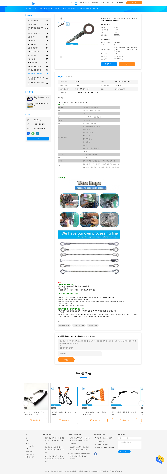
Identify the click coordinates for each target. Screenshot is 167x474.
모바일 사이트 (30, 454)
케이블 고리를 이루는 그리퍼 (38, 28)
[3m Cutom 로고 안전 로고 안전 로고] (97, 396)
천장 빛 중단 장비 (38, 48)
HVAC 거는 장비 (38, 62)
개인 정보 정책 (30, 457)
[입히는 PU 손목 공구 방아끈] (30, 105)
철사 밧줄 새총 (38, 44)
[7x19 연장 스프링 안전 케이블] (30, 99)
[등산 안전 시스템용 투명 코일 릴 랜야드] (68, 396)
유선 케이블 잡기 (48, 434)
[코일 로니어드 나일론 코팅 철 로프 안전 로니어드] (126, 396)
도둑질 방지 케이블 (64, 325)
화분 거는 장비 (38, 59)
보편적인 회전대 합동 (38, 33)
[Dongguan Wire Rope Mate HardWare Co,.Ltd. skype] (37, 133)
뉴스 (27, 449)
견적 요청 (134, 2)
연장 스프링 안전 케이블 (38, 73)
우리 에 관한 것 (30, 446)
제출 (66, 359)
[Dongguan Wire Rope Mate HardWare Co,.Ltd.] (33, 3)
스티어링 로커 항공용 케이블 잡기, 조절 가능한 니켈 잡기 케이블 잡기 (54, 458)
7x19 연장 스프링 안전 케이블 (41, 97)
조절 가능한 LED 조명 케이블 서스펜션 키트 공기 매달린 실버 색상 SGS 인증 (80, 440)
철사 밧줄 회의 (38, 40)
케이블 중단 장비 (38, 20)
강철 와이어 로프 (93, 325)
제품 (27, 440)
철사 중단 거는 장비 (38, 51)
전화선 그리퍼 (38, 24)
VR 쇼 (27, 443)
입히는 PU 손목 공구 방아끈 (41, 104)
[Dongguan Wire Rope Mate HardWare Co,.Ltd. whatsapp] (33, 133)
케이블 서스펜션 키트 (74, 434)
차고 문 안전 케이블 (79, 325)
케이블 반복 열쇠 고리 (38, 70)
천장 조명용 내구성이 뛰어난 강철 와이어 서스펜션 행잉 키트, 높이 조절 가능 (80, 456)
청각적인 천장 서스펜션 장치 (38, 83)
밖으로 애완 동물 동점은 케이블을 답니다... (38, 78)
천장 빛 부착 (38, 37)
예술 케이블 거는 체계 (38, 66)
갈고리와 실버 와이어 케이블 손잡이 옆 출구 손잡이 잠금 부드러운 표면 (54, 440)
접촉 (38, 138)
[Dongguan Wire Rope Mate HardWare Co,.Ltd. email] (28, 133)
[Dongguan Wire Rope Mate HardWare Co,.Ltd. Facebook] (95, 454)
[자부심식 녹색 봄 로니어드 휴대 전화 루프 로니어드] (39, 396)
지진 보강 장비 (38, 55)
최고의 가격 (109, 64)
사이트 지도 (29, 451)
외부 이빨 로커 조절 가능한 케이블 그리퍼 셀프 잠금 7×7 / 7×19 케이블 (54, 449)
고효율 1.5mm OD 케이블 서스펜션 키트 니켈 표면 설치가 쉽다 (79, 448)
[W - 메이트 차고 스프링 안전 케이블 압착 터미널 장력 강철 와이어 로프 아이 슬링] (82, 34)
